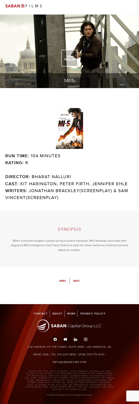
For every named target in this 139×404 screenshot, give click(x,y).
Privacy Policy (93, 313)
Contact (40, 313)
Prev (62, 281)
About (57, 313)
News (71, 313)
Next (76, 281)
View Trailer (69, 58)
